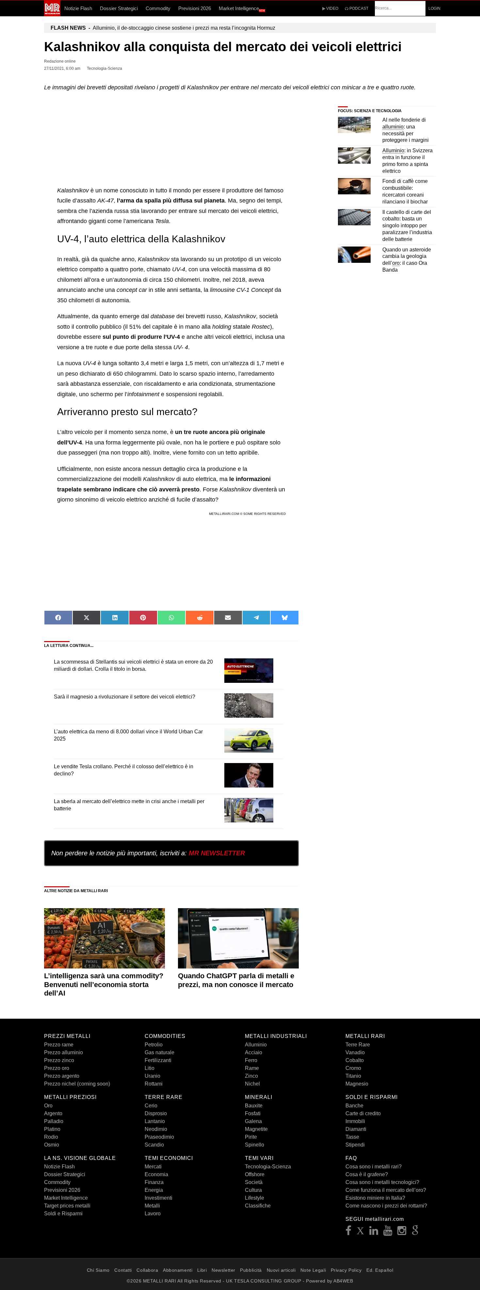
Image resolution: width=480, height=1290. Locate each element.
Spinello (254, 1145)
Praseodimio (159, 1137)
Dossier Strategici (119, 8)
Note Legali (313, 1270)
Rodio (51, 1137)
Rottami (154, 1084)
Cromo (353, 1068)
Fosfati (253, 1113)
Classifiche (258, 1205)
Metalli (152, 1205)
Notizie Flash (78, 8)
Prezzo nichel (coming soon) (77, 1084)
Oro (48, 1105)
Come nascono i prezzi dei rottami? (386, 1205)
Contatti (123, 1270)
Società (254, 1182)
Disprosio (156, 1113)
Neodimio (156, 1129)
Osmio (51, 1145)
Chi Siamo (98, 1270)
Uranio (152, 1076)
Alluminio (256, 1044)
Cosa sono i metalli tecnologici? (382, 1182)
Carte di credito (363, 1113)
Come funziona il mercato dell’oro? (385, 1190)
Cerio (151, 1105)
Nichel (252, 1084)
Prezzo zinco (59, 1060)
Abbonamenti (177, 1270)
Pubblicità (251, 1270)
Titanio (353, 1076)
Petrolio (154, 1044)
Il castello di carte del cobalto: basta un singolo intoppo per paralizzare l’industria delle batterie (407, 225)
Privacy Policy (346, 1270)
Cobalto (354, 1060)
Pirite (251, 1137)
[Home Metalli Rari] (52, 14)
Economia (156, 1174)
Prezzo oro (56, 1068)
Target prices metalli (67, 1205)
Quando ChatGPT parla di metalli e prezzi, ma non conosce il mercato (236, 980)
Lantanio (155, 1121)
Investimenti (158, 1198)
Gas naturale (159, 1052)
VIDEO (331, 8)
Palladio (53, 1121)
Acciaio (253, 1052)
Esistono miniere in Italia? (375, 1198)
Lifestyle (254, 1198)
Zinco (251, 1076)
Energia (154, 1190)
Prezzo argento (61, 1076)
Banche (354, 1105)
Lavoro (153, 1213)
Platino (52, 1129)
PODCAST (358, 8)
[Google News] (415, 1232)
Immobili (355, 1121)
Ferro (251, 1060)
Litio (149, 1068)
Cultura (253, 1190)
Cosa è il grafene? (366, 1174)
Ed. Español (379, 1270)
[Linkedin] (373, 1232)
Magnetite (256, 1129)
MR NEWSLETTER (217, 853)
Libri (202, 1270)
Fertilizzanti (158, 1060)
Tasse (352, 1137)
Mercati (153, 1166)
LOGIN (434, 8)
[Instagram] (402, 1232)
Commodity (158, 8)
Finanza (154, 1182)
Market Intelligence (242, 9)
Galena (253, 1121)
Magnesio (356, 1084)
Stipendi (355, 1145)
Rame (252, 1068)
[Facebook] (348, 1232)
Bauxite (254, 1105)
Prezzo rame (58, 1044)
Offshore (254, 1174)
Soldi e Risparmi (63, 1213)
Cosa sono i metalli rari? (373, 1166)
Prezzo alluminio (63, 1052)
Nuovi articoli (281, 1270)
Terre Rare (357, 1044)
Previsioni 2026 (194, 8)
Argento (53, 1113)
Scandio (154, 1145)
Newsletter (223, 1270)
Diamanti (355, 1129)
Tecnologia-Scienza (268, 1166)
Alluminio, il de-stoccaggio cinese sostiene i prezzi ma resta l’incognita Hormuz (163, 28)
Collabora (147, 1270)
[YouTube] (387, 1232)
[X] (360, 1232)
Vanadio (355, 1052)
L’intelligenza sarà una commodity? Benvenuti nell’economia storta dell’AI (103, 984)
